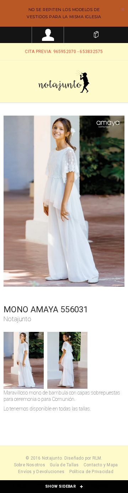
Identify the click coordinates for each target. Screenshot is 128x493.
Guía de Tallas (64, 464)
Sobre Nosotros (29, 464)
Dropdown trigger (48, 35)
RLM (96, 458)
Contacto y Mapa (101, 464)
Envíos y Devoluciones (41, 471)
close (122, 9)
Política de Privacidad (91, 471)
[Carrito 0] (96, 35)
